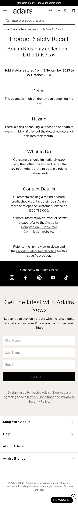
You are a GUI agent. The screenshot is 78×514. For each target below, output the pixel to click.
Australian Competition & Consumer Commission (40, 227)
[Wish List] (66, 10)
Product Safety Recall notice (36, 251)
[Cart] (73, 10)
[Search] (8, 21)
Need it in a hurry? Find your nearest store (39, 3)
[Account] (58, 10)
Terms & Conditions (40, 397)
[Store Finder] (50, 10)
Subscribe (39, 377)
